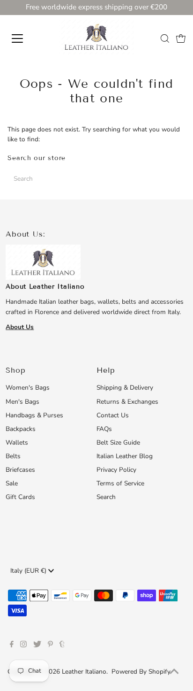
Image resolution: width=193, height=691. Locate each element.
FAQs (104, 428)
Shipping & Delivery (124, 387)
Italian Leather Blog (124, 456)
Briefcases (20, 469)
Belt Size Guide (118, 442)
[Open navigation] (26, 38)
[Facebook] (11, 645)
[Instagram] (23, 645)
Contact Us (112, 415)
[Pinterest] (50, 645)
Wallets (17, 442)
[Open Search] (165, 38)
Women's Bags (28, 387)
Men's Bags (22, 401)
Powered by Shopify (141, 671)
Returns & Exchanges (127, 401)
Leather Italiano (84, 671)
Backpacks (21, 428)
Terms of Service (120, 483)
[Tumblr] (62, 645)
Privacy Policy (116, 469)
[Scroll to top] (174, 672)
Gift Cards (20, 496)
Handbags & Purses (34, 415)
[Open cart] (181, 38)
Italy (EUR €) (29, 570)
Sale (12, 483)
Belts (13, 456)
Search (106, 496)
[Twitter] (37, 645)
